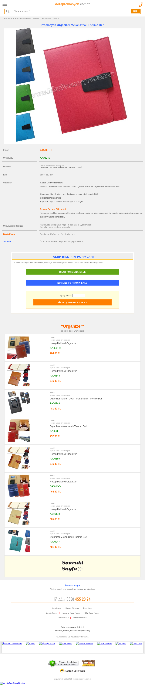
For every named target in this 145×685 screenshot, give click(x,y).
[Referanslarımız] (72, 647)
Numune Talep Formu (71, 613)
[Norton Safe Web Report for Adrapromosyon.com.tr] (72, 674)
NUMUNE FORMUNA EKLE (72, 283)
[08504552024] (72, 600)
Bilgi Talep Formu (92, 613)
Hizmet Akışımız (72, 608)
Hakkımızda (64, 618)
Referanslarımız (79, 618)
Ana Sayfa (8, 18)
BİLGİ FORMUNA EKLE (72, 272)
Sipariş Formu (52, 613)
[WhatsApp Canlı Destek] (12, 683)
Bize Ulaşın (88, 608)
